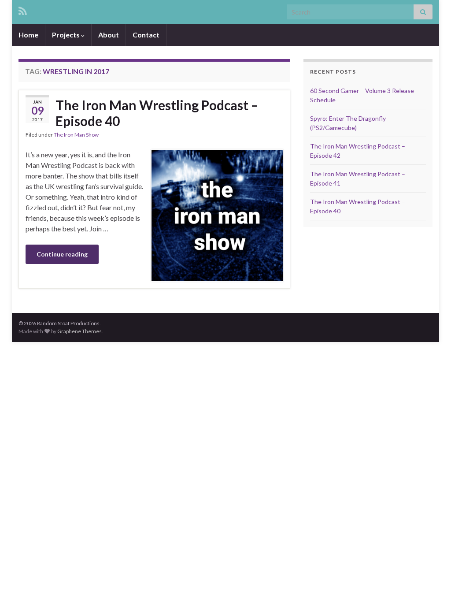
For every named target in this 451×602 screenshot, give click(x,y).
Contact (146, 34)
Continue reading (62, 254)
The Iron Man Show (76, 134)
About (108, 34)
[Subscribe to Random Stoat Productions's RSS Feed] (22, 9)
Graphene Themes (79, 331)
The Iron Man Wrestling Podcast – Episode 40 (156, 113)
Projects (66, 34)
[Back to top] (431, 582)
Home (28, 34)
